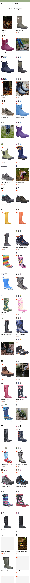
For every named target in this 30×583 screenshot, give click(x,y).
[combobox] (9, 294)
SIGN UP (9, 296)
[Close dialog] (29, 284)
